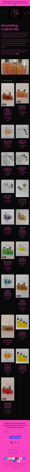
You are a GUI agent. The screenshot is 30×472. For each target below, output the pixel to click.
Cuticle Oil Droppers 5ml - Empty (22, 169)
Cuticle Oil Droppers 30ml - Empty (7, 170)
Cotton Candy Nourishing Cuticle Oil (7, 142)
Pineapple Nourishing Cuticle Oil (22, 260)
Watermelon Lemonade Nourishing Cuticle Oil (8, 405)
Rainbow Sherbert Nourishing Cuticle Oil (7, 293)
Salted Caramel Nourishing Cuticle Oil (22, 302)
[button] (2, 13)
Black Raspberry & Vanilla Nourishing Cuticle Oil (8, 111)
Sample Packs (7, 340)
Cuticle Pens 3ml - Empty (22, 200)
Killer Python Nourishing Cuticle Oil (8, 263)
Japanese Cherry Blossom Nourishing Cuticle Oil (22, 230)
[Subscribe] (25, 432)
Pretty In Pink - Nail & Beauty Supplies (15, 463)
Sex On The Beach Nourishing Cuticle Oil (7, 367)
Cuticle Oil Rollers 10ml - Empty (7, 197)
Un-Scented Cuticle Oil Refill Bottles (22, 367)
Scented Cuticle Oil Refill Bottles (22, 333)
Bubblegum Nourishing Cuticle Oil (22, 107)
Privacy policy (22, 465)
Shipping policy (15, 468)
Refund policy (14, 465)
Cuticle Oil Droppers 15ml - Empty (22, 142)
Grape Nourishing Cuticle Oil (7, 228)
